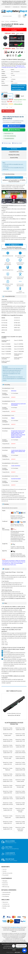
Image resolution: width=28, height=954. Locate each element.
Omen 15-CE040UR (5, 344)
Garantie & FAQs (14, 157)
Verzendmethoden (6, 892)
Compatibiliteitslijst (14, 151)
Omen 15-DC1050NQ (6, 349)
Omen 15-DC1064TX (19, 349)
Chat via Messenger (15, 126)
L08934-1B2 (17, 327)
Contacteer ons (16, 6)
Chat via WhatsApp (15, 129)
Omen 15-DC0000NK (6, 346)
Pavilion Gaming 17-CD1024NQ (5, 358)
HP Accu (7, 21)
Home (2, 21)
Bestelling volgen (6, 906)
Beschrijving (14, 148)
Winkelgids (4, 880)
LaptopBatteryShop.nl (15, 927)
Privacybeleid (5, 875)
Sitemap (4, 908)
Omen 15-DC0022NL (18, 346)
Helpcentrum (24, 6)
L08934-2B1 (4, 330)
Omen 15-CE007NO (18, 340)
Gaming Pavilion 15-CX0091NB (5, 341)
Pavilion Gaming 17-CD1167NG (18, 358)
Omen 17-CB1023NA (6, 353)
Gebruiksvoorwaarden (7, 873)
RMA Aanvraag (5, 886)
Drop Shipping (5, 896)
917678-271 (17, 320)
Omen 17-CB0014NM (19, 351)
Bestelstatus (5, 882)
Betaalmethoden (6, 894)
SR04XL (3, 332)
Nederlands (7, 6)
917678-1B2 (4, 320)
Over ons (4, 869)
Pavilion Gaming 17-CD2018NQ (5, 362)
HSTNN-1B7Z (17, 322)
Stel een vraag (7, 143)
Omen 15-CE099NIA (18, 344)
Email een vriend (18, 143)
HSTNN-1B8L (4, 325)
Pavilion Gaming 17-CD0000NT (18, 354)
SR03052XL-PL (17, 330)
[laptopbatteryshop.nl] (14, 12)
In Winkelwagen (9, 111)
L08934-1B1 (4, 327)
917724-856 (4, 322)
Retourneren (5, 884)
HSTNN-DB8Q (17, 325)
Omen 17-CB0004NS (6, 351)
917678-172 (17, 317)
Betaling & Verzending (14, 154)
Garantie (4, 871)
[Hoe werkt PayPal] (20, 921)
